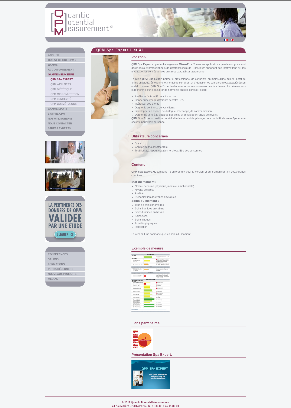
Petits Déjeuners (60, 269)
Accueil (53, 55)
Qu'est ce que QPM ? (62, 60)
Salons (53, 259)
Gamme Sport (57, 108)
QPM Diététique (61, 89)
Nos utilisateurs (60, 118)
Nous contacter (60, 123)
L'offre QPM (56, 113)
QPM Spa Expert (61, 79)
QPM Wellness (60, 84)
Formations (56, 264)
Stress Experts (59, 128)
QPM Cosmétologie (63, 103)
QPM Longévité (60, 99)
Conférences (58, 254)
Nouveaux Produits (62, 273)
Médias (53, 278)
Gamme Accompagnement (61, 67)
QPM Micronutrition (64, 94)
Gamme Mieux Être (61, 74)
